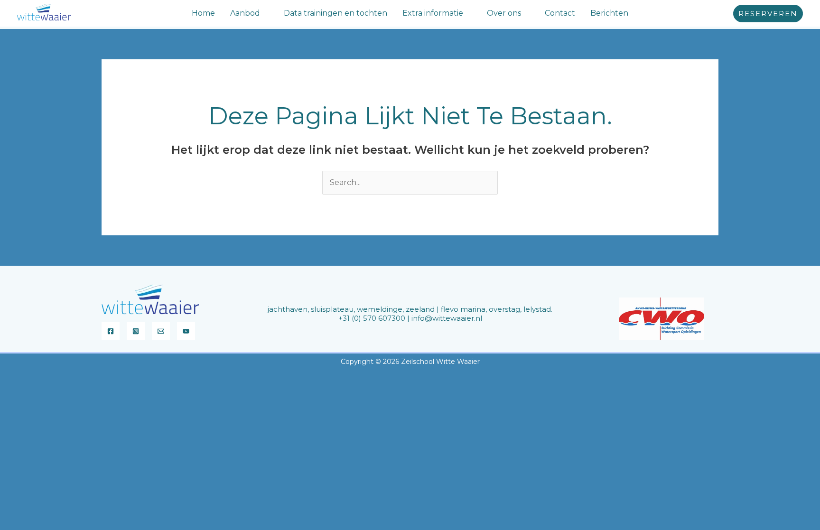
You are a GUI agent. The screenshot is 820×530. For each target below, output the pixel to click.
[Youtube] (186, 331)
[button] (264, 13)
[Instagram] (136, 331)
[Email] (161, 331)
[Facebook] (111, 331)
